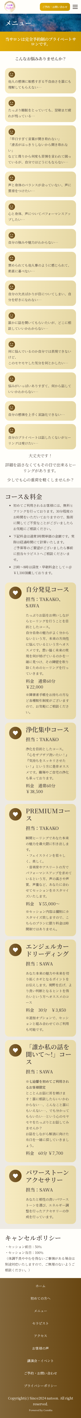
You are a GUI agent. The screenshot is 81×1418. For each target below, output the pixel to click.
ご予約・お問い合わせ (40, 1373)
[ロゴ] (9, 7)
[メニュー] (75, 7)
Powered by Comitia (40, 1410)
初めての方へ (40, 1298)
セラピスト (40, 1323)
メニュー (40, 1310)
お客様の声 (40, 1348)
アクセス (40, 1335)
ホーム (40, 1285)
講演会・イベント (40, 1360)
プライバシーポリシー (40, 1385)
